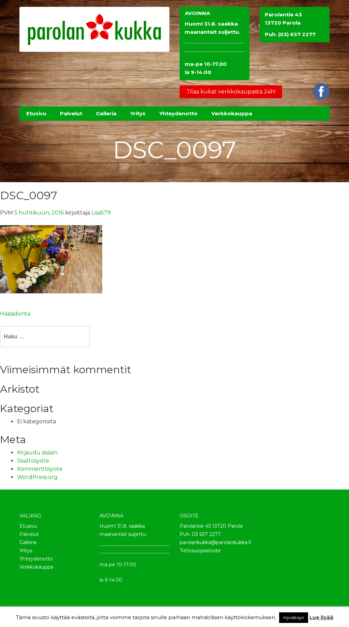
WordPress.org (37, 477)
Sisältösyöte (33, 460)
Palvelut (29, 534)
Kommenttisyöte (40, 469)
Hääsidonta (15, 313)
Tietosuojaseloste (200, 551)
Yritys (25, 551)
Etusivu (28, 526)
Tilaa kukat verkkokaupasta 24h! (230, 91)
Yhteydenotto (36, 559)
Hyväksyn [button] (293, 617)
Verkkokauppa (36, 567)
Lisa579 (101, 212)
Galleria (27, 542)
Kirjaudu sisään (37, 452)
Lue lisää (321, 617)
